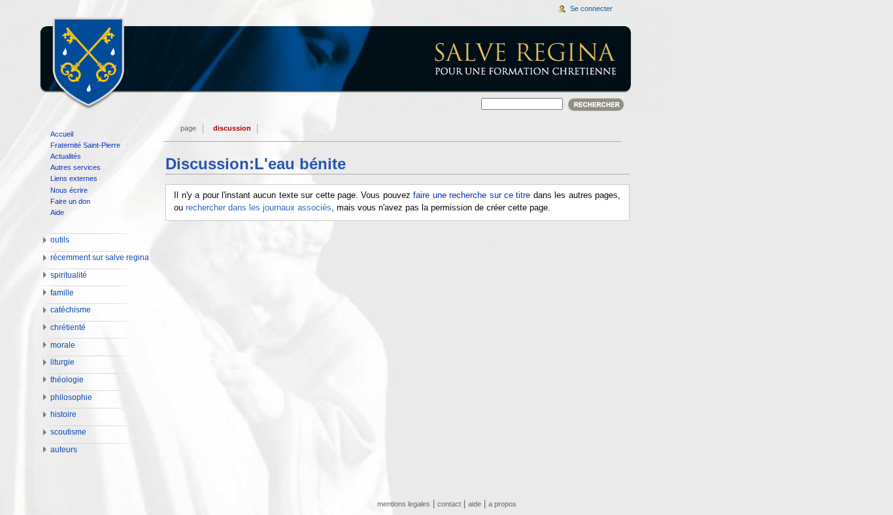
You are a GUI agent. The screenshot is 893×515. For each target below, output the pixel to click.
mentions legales (403, 504)
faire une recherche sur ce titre (471, 195)
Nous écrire (69, 190)
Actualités (65, 156)
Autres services (75, 167)
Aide (57, 212)
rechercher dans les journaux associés (258, 207)
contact (449, 504)
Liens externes (73, 178)
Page (188, 128)
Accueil (61, 134)
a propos (502, 504)
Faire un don (70, 201)
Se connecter (591, 8)
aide (474, 504)
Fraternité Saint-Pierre (85, 145)
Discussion (232, 128)
